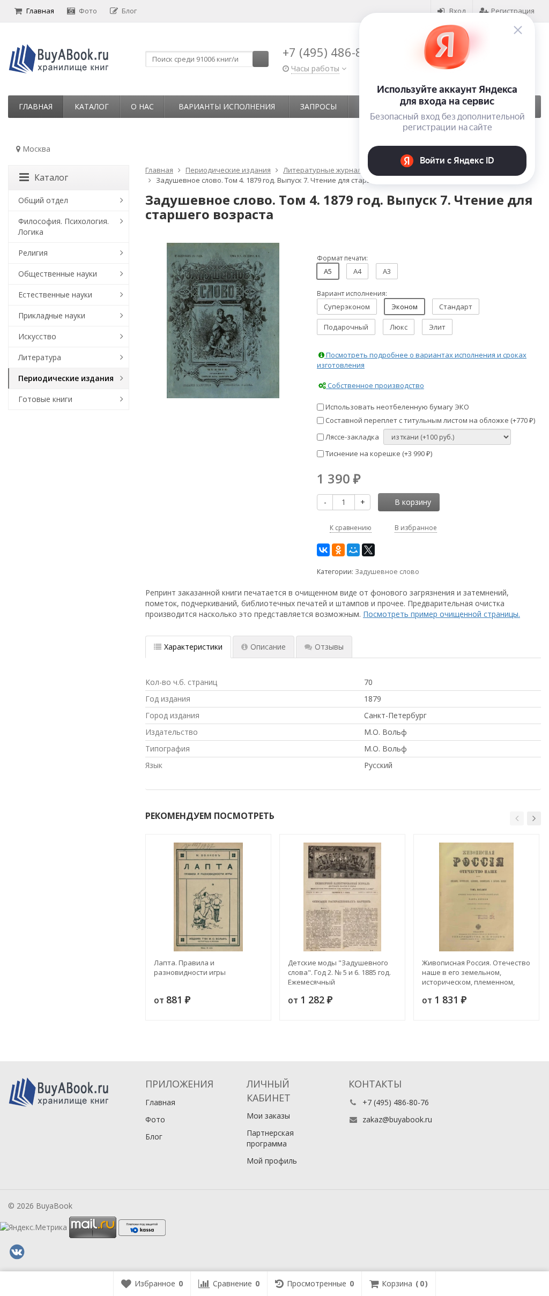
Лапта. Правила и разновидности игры (190, 967)
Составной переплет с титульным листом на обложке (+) (429, 420)
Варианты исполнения (227, 106)
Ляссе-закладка (351, 437)
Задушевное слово (387, 571)
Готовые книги (45, 399)
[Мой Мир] (353, 549)
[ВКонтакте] (323, 549)
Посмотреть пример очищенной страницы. (441, 614)
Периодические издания (66, 378)
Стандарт (455, 306)
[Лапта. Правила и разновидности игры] (208, 897)
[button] (517, 818)
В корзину (413, 502)
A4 (357, 271)
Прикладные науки (51, 315)
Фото (88, 11)
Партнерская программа (270, 1138)
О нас (142, 106)
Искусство (37, 336)
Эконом (404, 306)
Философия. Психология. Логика (63, 226)
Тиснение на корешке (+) (378, 453)
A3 (387, 271)
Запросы (318, 106)
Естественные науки (55, 294)
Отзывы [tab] (329, 647)
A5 (328, 271)
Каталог (92, 106)
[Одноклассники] (338, 549)
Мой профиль (272, 1161)
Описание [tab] (268, 647)
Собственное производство (375, 385)
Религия (33, 253)
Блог (129, 11)
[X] (368, 549)
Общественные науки (57, 274)
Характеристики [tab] (193, 647)
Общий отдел (43, 200)
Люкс (398, 327)
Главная (40, 11)
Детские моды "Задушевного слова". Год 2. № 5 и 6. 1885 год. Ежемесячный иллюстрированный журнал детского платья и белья (339, 972)
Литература (39, 357)
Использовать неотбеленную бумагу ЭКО (396, 407)
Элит (437, 327)
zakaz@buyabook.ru (397, 1119)
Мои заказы (268, 1116)
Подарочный (346, 327)
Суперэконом (347, 306)
